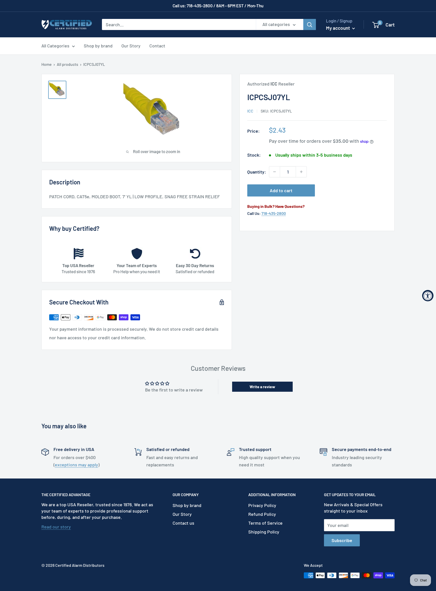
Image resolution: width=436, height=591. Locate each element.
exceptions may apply (76, 464)
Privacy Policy (262, 505)
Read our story (56, 526)
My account (338, 28)
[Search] (309, 24)
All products (67, 64)
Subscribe (342, 540)
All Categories (55, 45)
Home (46, 64)
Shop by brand (98, 45)
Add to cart (281, 190)
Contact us (183, 523)
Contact (157, 45)
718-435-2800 (273, 213)
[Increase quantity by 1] (301, 171)
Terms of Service (265, 523)
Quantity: (256, 172)
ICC (250, 110)
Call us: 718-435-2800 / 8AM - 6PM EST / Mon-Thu (218, 5)
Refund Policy (262, 514)
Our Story (131, 45)
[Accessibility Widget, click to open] (427, 295)
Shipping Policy (263, 531)
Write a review (262, 386)
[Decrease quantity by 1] (274, 171)
